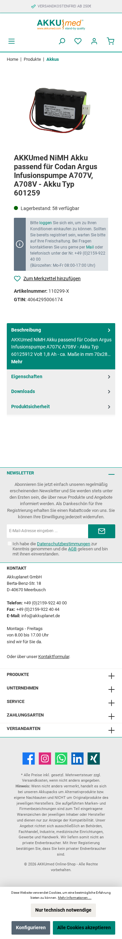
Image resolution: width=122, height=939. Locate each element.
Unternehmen (22, 687)
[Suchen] (62, 41)
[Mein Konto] (94, 41)
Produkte (18, 674)
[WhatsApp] (61, 758)
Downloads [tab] (23, 391)
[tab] (61, 346)
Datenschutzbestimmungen (63, 543)
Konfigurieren (31, 928)
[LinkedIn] (77, 758)
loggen (45, 222)
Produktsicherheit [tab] (30, 407)
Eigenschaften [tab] (26, 377)
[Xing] (93, 758)
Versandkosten (34, 780)
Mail (90, 247)
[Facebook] (28, 758)
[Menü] (11, 41)
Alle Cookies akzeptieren (84, 928)
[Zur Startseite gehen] (61, 24)
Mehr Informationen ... (75, 897)
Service (15, 701)
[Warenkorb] (110, 41)
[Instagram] (45, 758)
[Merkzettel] (78, 41)
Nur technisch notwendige (63, 910)
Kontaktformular (53, 656)
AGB (72, 548)
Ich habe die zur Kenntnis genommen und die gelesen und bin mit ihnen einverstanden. (60, 548)
